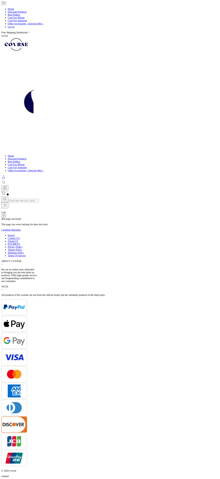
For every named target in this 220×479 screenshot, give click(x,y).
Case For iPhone (16, 17)
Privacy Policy (15, 247)
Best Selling (14, 14)
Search (11, 235)
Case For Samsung (17, 20)
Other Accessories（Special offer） (26, 23)
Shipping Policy (16, 252)
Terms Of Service (17, 255)
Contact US (14, 238)
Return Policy (15, 249)
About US (13, 241)
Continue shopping (11, 229)
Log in (11, 26)
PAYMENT (14, 244)
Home (11, 9)
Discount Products (17, 11)
